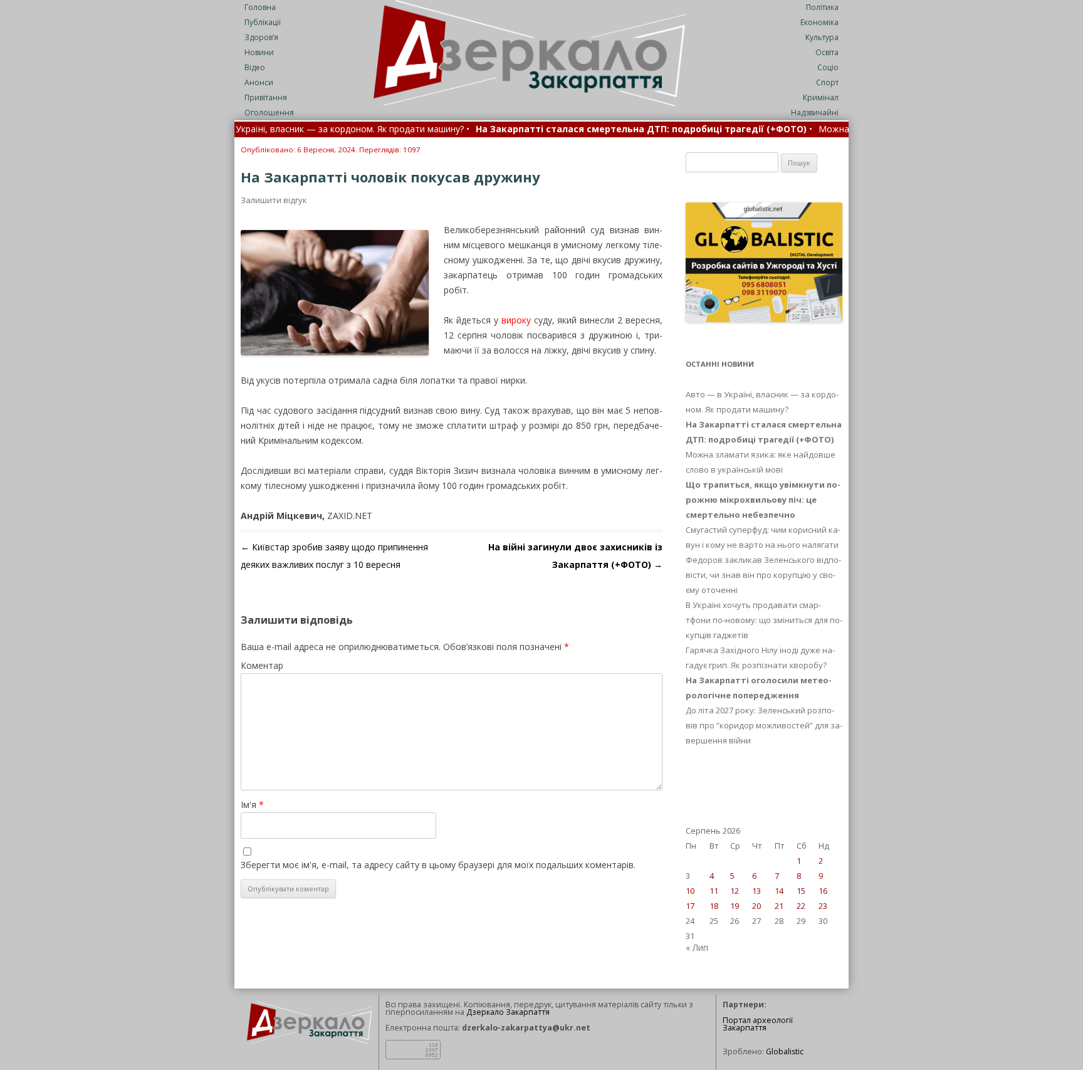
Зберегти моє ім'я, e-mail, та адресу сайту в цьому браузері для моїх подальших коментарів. (438, 865)
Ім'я (252, 804)
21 (779, 905)
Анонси (258, 82)
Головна (260, 7)
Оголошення (269, 112)
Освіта (827, 52)
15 (801, 890)
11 (713, 890)
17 (690, 905)
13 (756, 890)
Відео (254, 67)
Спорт (827, 82)
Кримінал (821, 97)
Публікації (262, 22)
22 (801, 905)
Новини (259, 52)
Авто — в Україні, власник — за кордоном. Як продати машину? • (285, 130)
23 (823, 905)
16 (823, 890)
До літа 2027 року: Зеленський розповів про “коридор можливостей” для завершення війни (764, 725)
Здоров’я (261, 37)
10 (690, 890)
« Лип (697, 947)
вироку (516, 320)
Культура (822, 37)
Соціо (828, 67)
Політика (822, 7)
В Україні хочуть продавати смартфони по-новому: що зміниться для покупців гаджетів (764, 620)
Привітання (265, 97)
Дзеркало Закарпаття (508, 1012)
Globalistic (784, 1051)
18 (713, 905)
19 (734, 905)
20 (756, 905)
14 (779, 890)
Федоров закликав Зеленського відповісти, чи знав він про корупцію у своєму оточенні (763, 574)
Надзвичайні (815, 112)
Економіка (819, 22)
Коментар (262, 665)
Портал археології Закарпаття (758, 1024)
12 (734, 890)
